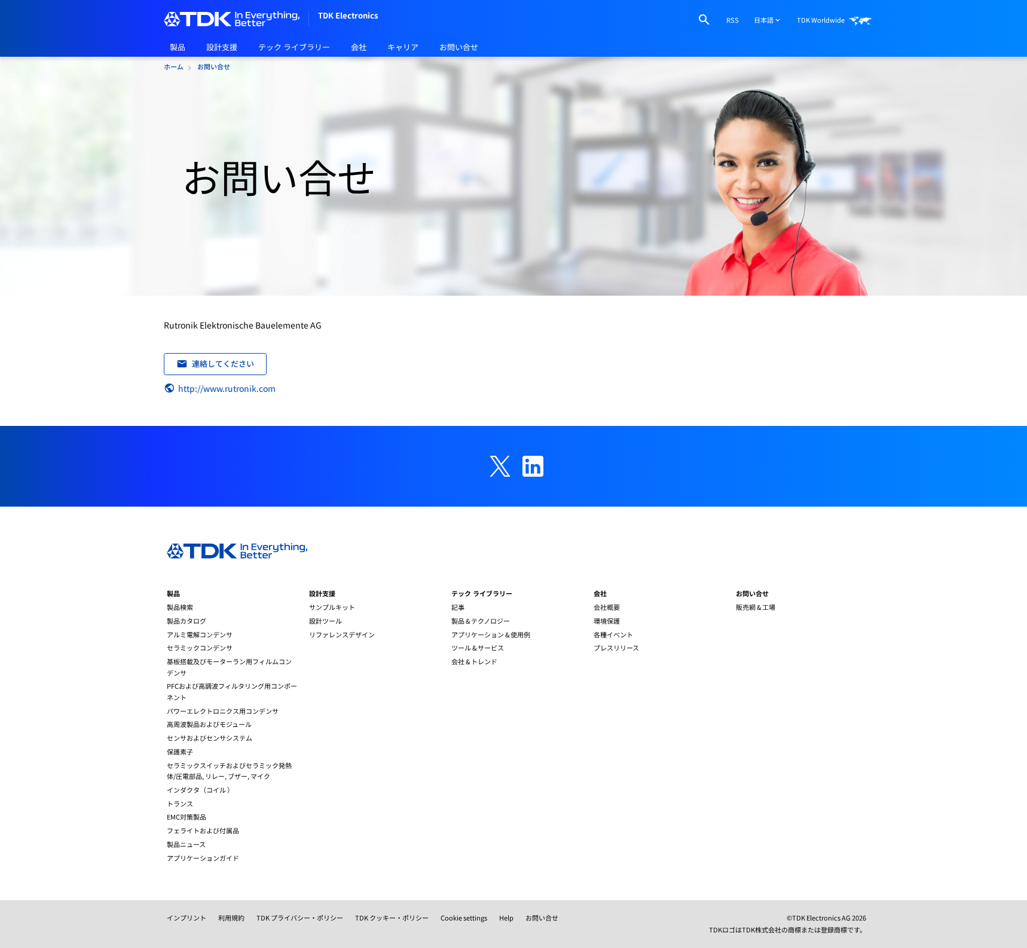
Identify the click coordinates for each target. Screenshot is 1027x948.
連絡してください (223, 363)
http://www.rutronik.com (227, 388)
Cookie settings (464, 917)
